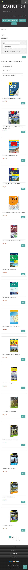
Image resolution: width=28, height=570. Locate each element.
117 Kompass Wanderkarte (9, 297)
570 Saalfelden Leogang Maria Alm (11, 354)
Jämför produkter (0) (7, 66)
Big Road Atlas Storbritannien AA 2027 (12, 98)
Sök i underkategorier (10, 48)
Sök (5, 29)
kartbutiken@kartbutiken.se (14, 565)
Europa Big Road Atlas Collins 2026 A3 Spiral (14, 212)
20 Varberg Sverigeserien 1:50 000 (11, 326)
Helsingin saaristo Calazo (9, 468)
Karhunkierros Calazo (8, 525)
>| (17, 537)
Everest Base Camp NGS (9, 383)
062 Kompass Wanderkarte (9, 269)
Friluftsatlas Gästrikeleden (9, 411)
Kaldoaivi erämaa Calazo (9, 497)
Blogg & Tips (15, 1)
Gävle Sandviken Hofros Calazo (10, 440)
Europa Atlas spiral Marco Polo (10, 155)
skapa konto (22, 16)
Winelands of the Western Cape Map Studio (13, 240)
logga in (15, 16)
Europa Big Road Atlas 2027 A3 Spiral (12, 184)
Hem (2, 29)
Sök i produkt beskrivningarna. (12, 51)
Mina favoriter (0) (12, 20)
